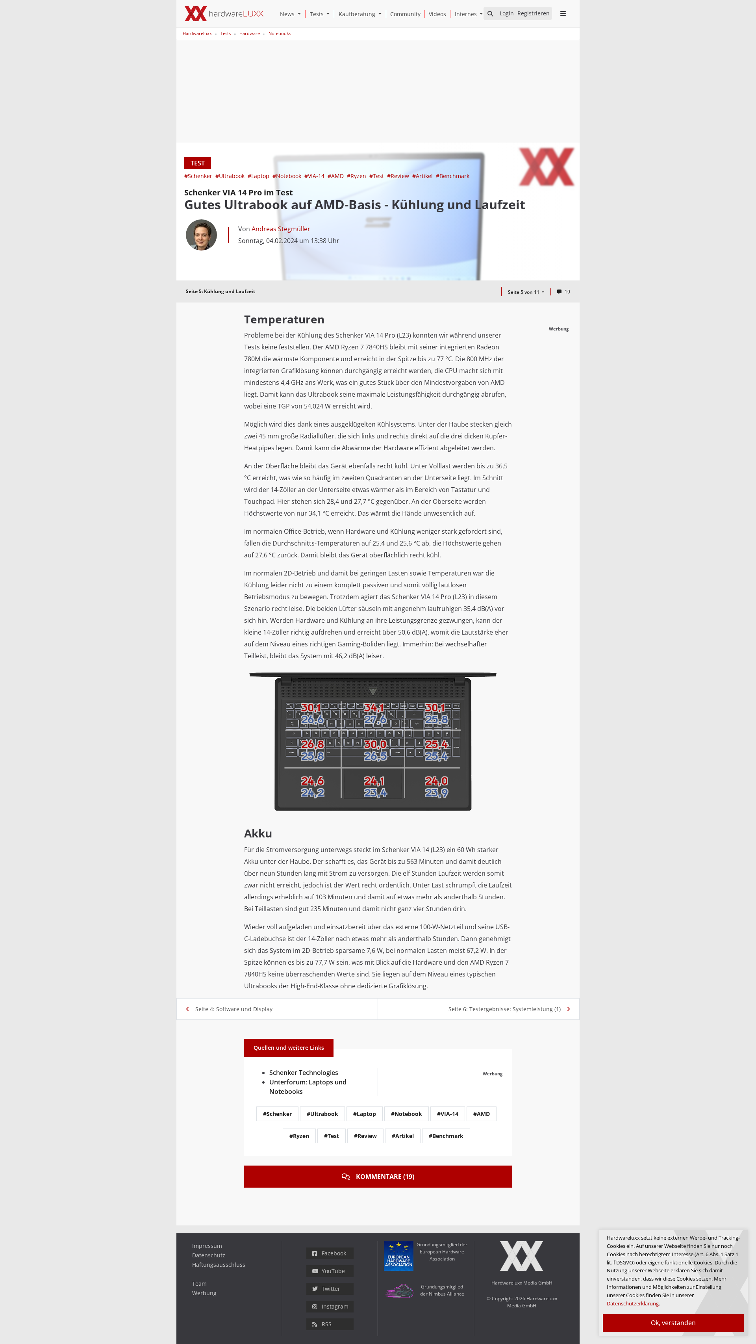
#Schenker (199, 176)
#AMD (336, 176)
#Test (377, 176)
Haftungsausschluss (218, 1264)
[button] (301, 14)
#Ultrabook (230, 176)
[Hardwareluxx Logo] (224, 14)
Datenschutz (208, 1255)
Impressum (207, 1245)
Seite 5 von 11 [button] (524, 292)
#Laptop (259, 176)
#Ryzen (357, 176)
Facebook (334, 1253)
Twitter (331, 1288)
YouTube (333, 1271)
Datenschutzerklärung (633, 1303)
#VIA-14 (315, 176)
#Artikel (423, 176)
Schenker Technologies (303, 1072)
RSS (327, 1324)
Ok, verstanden (673, 1322)
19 (567, 291)
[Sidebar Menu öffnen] (563, 13)
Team (199, 1283)
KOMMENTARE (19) (385, 1176)
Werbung (204, 1293)
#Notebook (287, 176)
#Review (399, 176)
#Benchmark (452, 176)
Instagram (335, 1306)
